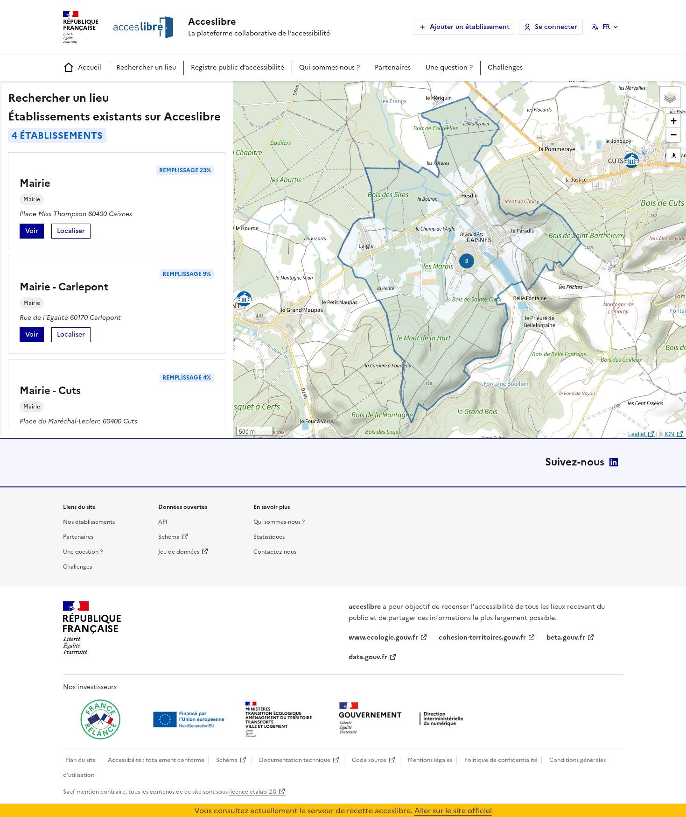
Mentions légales (430, 760)
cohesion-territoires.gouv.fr (482, 637)
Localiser (74, 232)
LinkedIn (613, 462)
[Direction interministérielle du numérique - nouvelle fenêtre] (403, 718)
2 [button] (467, 261)
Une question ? (449, 67)
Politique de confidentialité (501, 760)
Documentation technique (294, 760)
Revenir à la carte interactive (306, 92)
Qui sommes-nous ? (329, 67)
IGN (669, 433)
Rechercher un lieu (146, 67)
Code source (369, 760)
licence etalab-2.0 (252, 792)
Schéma (169, 537)
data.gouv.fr (368, 657)
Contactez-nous (274, 552)
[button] (670, 97)
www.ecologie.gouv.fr (383, 637)
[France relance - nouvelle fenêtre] (100, 719)
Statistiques (269, 537)
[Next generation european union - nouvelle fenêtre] (190, 719)
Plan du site (80, 760)
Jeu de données (178, 552)
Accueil (89, 67)
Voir (34, 232)
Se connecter (556, 27)
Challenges (505, 67)
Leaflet (636, 433)
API (163, 522)
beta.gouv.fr (565, 637)
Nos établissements (89, 522)
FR (606, 27)
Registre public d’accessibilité (237, 67)
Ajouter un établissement (470, 27)
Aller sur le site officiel (453, 810)
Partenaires (393, 67)
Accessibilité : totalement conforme (156, 760)
